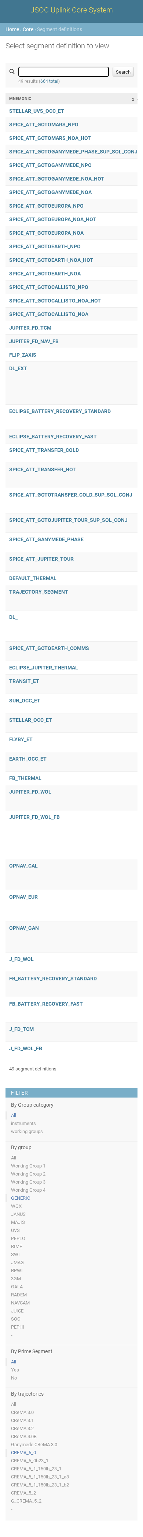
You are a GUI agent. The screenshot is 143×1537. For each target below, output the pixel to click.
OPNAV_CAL (23, 866)
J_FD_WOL (21, 959)
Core (28, 29)
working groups (27, 1131)
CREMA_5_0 (23, 1452)
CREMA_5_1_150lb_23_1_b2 (40, 1485)
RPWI (17, 1270)
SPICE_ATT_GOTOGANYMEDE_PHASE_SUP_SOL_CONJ (73, 152)
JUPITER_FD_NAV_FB (34, 341)
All (13, 1115)
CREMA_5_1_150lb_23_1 (36, 1468)
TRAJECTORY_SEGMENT (38, 592)
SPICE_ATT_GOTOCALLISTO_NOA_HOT (55, 301)
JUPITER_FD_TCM (30, 328)
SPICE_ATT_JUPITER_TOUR (41, 559)
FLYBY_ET (21, 739)
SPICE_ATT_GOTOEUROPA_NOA (46, 233)
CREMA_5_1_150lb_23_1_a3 (40, 1477)
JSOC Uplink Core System (71, 9)
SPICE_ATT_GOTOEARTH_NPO (45, 246)
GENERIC (20, 1198)
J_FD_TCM (21, 1029)
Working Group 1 (28, 1166)
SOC (15, 1319)
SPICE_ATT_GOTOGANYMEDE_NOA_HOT (56, 179)
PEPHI (17, 1327)
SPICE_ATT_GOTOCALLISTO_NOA (48, 314)
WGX (16, 1206)
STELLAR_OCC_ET (30, 720)
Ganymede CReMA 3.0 (34, 1444)
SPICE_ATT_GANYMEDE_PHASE (46, 539)
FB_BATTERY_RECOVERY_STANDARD (53, 978)
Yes (15, 1370)
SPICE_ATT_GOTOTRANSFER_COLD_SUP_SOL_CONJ (70, 495)
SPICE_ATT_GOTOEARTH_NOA (45, 273)
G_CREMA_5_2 (26, 1501)
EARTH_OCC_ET (28, 759)
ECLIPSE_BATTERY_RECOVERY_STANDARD (60, 411)
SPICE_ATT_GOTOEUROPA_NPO (46, 206)
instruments (23, 1123)
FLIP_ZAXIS (22, 355)
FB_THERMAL (25, 778)
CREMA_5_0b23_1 (29, 1460)
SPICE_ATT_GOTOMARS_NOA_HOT (50, 138)
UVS (15, 1230)
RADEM (19, 1294)
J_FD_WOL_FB (25, 1048)
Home (12, 29)
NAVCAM (20, 1303)
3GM (16, 1278)
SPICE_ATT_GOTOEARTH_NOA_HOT (51, 260)
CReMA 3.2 (22, 1428)
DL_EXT (18, 368)
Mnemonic (20, 98)
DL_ (13, 617)
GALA (17, 1286)
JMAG (17, 1262)
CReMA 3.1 (22, 1420)
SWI (15, 1254)
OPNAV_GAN (24, 928)
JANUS (18, 1214)
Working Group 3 (28, 1182)
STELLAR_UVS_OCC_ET (36, 111)
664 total (49, 81)
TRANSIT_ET (24, 681)
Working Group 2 (28, 1174)
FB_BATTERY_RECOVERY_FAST (46, 1004)
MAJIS (18, 1222)
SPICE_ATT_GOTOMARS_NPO (43, 124)
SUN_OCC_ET (24, 700)
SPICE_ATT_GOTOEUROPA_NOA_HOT (52, 219)
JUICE (17, 1311)
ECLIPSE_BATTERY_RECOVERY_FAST (53, 436)
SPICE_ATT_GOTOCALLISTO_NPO (48, 287)
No (14, 1378)
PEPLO (18, 1238)
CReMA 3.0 (22, 1412)
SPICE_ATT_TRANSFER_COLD (44, 450)
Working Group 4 (28, 1190)
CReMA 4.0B (24, 1436)
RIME (16, 1246)
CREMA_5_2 (23, 1493)
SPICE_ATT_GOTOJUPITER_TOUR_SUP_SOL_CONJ (68, 520)
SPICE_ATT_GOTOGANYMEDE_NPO (50, 165)
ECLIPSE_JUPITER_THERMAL (43, 668)
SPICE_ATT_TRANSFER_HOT (42, 469)
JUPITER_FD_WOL (30, 792)
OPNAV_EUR (23, 897)
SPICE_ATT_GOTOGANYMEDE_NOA (50, 192)
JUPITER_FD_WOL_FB (34, 817)
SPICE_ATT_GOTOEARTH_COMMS (49, 648)
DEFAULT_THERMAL (32, 578)
